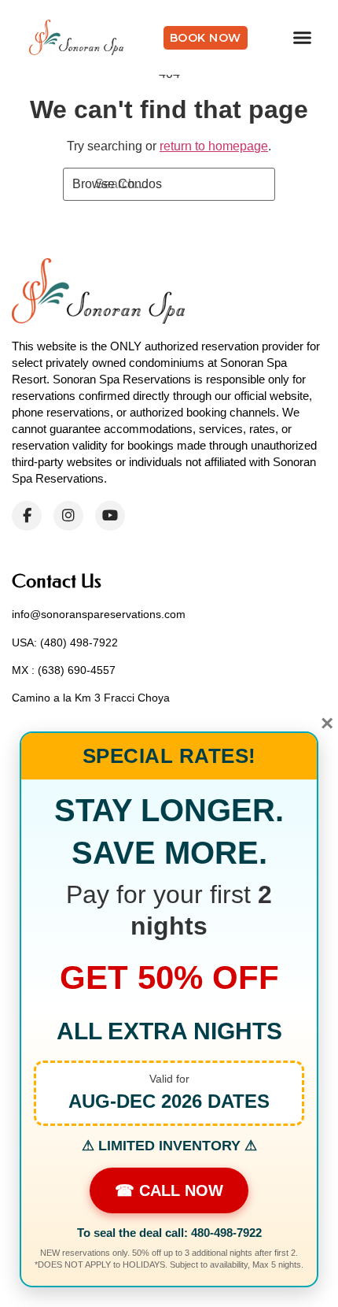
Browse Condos (117, 184)
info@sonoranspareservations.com (99, 614)
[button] (303, 38)
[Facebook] (27, 516)
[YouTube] (110, 516)
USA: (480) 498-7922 (65, 642)
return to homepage (214, 146)
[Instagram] (68, 516)
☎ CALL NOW (169, 1190)
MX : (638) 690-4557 (64, 670)
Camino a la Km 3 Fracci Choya (91, 697)
